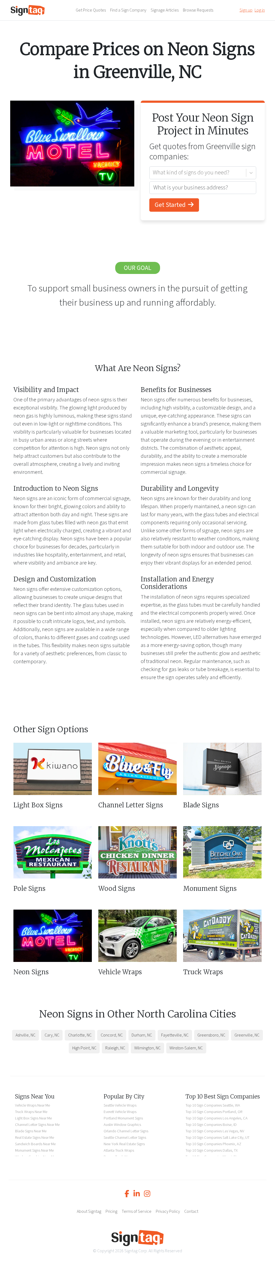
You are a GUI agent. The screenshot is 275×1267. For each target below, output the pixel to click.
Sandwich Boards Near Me (35, 1144)
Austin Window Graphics (122, 1124)
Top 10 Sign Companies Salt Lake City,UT (217, 1137)
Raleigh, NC (115, 1048)
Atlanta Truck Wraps (119, 1150)
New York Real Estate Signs (124, 1144)
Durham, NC (142, 1035)
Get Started (171, 205)
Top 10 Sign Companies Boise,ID (211, 1124)
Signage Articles (165, 10)
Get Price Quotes (91, 10)
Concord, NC (112, 1035)
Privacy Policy (168, 1211)
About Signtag (89, 1211)
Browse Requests (198, 10)
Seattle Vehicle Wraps (120, 1105)
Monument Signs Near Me (34, 1150)
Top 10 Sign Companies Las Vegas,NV (215, 1131)
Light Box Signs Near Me (33, 1118)
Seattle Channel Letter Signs (125, 1137)
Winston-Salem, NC (186, 1048)
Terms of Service (136, 1211)
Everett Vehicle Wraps (120, 1112)
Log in (260, 10)
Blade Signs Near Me (30, 1131)
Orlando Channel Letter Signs (126, 1131)
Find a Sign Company (128, 10)
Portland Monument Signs (123, 1118)
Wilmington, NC (147, 1048)
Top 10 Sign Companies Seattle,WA (213, 1105)
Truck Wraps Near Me (31, 1112)
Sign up (246, 10)
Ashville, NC (25, 1035)
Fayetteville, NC (175, 1035)
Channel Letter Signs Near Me (37, 1124)
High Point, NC (84, 1048)
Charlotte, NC (80, 1035)
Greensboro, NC (211, 1035)
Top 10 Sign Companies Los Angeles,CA (217, 1118)
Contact (191, 1211)
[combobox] (153, 172)
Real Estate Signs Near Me (34, 1137)
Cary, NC (52, 1035)
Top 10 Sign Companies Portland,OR (214, 1112)
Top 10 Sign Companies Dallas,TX (212, 1150)
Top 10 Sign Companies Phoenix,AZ (213, 1144)
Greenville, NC (246, 1035)
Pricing (111, 1211)
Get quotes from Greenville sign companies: (202, 151)
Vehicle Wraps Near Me (32, 1105)
